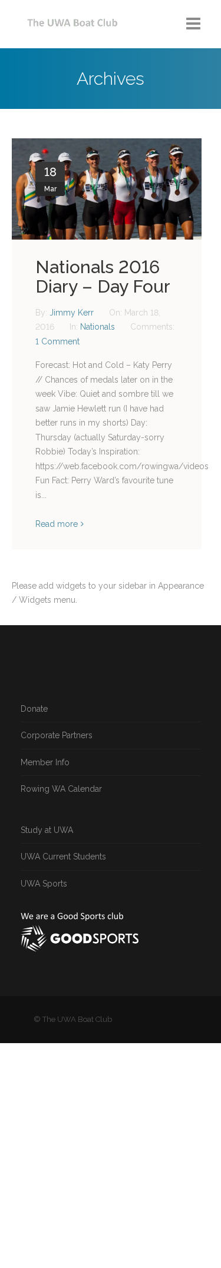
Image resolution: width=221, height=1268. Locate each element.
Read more (56, 524)
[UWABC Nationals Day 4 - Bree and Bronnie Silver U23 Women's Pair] (107, 189)
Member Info (45, 762)
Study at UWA (47, 830)
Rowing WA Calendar (61, 789)
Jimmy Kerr (73, 312)
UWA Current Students (63, 856)
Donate (34, 708)
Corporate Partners (57, 735)
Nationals (97, 326)
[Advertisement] (110, 1153)
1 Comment (57, 341)
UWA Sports (44, 883)
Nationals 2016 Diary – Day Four (102, 277)
